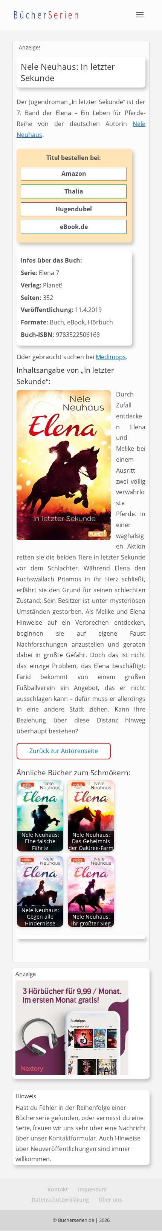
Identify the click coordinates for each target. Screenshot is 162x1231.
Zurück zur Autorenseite (63, 751)
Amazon (73, 173)
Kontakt (57, 1189)
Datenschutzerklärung (60, 1199)
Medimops (111, 357)
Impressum (92, 1189)
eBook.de (74, 227)
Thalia (73, 191)
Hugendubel (73, 209)
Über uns (110, 1199)
